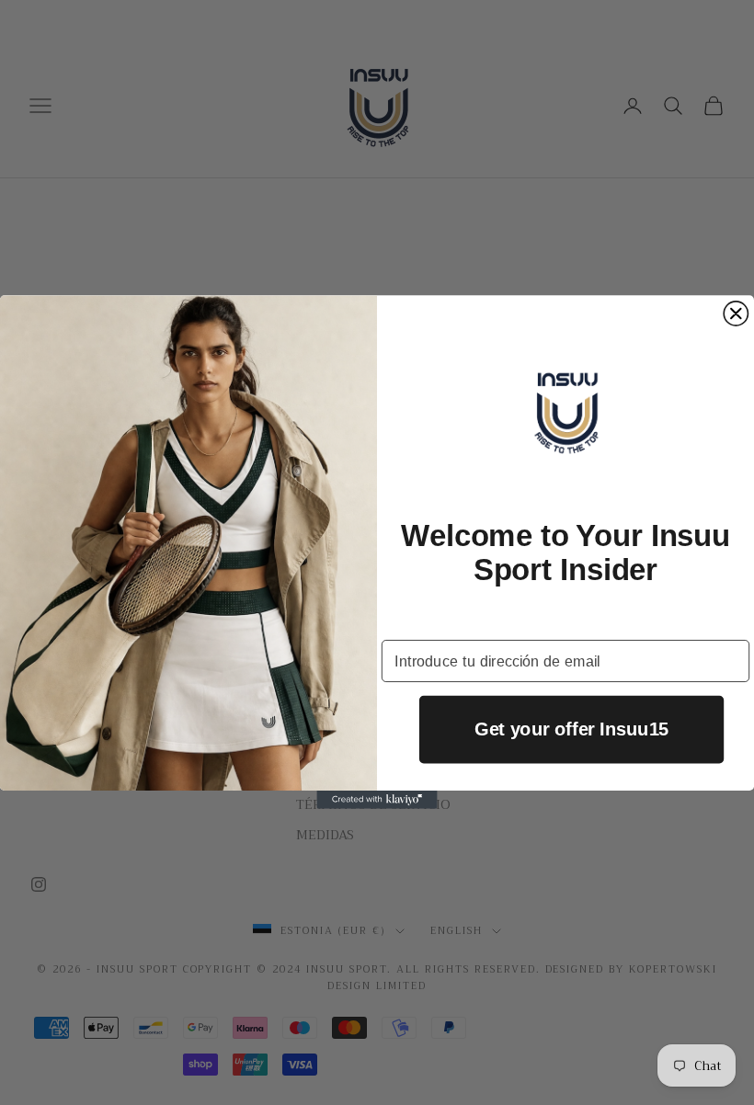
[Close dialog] (736, 313)
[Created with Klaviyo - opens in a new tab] (376, 801)
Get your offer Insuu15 (571, 730)
